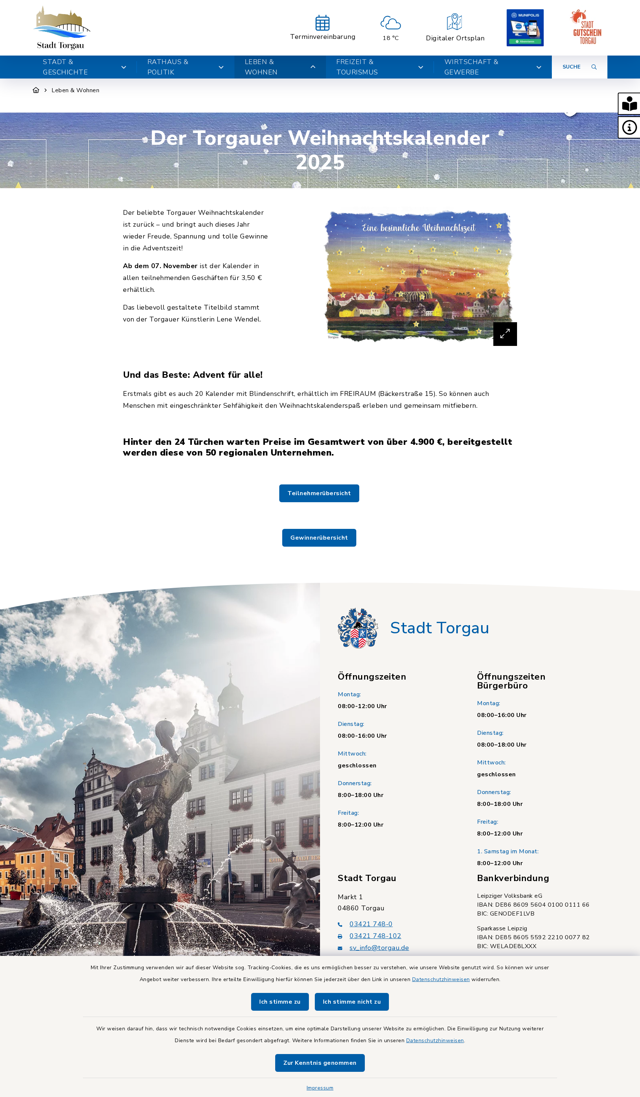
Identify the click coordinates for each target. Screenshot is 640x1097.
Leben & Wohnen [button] (261, 67)
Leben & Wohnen (75, 90)
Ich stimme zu (280, 1002)
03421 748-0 (371, 924)
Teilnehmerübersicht (319, 493)
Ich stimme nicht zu (352, 1002)
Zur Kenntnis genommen (320, 1063)
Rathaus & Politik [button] (168, 67)
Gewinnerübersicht (319, 538)
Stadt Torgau (439, 628)
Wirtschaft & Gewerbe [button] (471, 67)
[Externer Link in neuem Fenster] (525, 27)
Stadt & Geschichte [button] (65, 67)
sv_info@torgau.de (379, 947)
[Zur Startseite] (36, 90)
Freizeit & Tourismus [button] (357, 67)
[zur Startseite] (61, 28)
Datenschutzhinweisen (441, 979)
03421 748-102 (375, 935)
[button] (629, 104)
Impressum (320, 1087)
